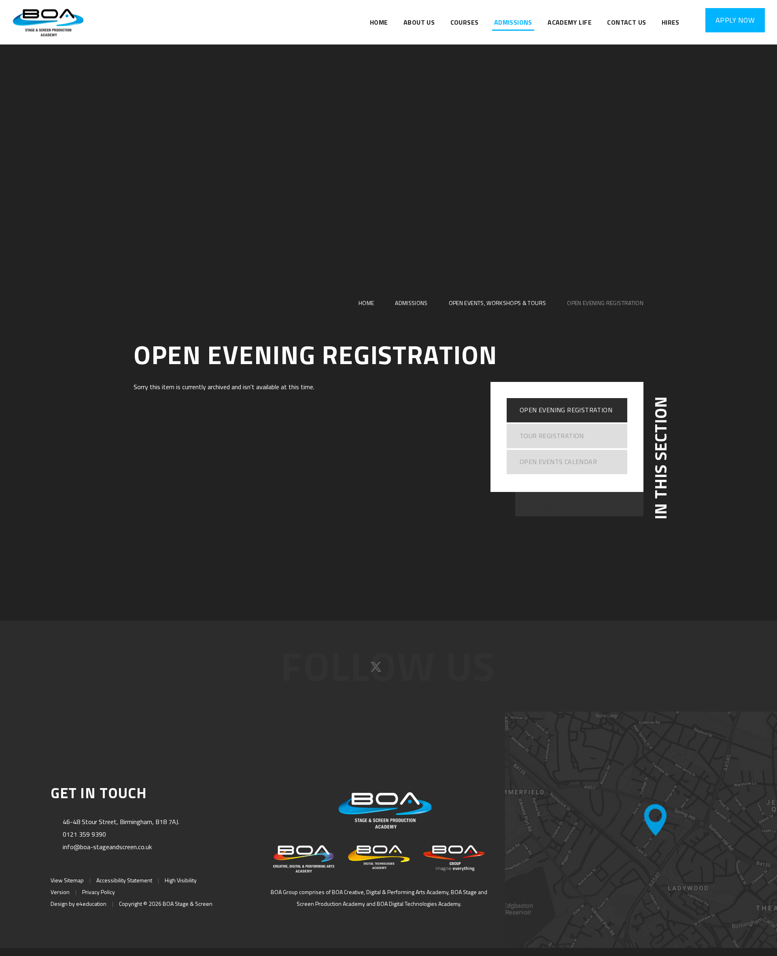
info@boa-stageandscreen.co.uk (107, 847)
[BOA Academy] (304, 859)
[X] (377, 670)
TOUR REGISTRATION (552, 436)
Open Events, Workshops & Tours (497, 303)
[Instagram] (402, 670)
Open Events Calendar (558, 461)
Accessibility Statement (124, 880)
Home (366, 303)
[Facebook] (352, 670)
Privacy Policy (98, 892)
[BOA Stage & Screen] (48, 22)
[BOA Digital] (379, 857)
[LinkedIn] (425, 670)
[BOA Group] (454, 858)
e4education (91, 903)
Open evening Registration (605, 303)
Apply (735, 20)
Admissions (411, 303)
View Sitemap (67, 880)
